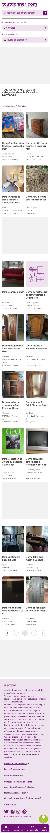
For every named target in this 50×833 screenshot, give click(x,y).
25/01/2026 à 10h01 (33, 478)
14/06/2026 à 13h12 (33, 213)
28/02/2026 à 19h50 (33, 365)
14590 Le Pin (7, 621)
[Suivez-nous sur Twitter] (6, 812)
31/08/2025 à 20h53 (33, 624)
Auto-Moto (30, 619)
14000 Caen (7, 157)
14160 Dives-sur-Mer (34, 157)
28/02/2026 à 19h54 (10, 365)
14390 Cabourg (32, 568)
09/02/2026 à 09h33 (10, 478)
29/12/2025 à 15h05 (9, 571)
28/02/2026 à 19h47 (33, 422)
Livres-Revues (8, 154)
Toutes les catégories (17, 40)
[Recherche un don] (45, 13)
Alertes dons (43, 821)
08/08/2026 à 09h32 (10, 160)
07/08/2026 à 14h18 (33, 160)
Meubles (5, 303)
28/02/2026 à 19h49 (10, 422)
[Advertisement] (25, 65)
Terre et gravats (32, 208)
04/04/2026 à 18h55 (34, 309)
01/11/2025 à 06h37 (9, 624)
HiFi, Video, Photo (33, 470)
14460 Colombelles (33, 306)
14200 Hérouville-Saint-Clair (35, 474)
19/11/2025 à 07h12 (33, 571)
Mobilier (29, 154)
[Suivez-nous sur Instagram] (18, 812)
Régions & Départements (15, 763)
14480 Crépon (31, 621)
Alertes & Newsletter (13, 798)
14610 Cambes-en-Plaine (12, 210)
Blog (24, 793)
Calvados (10, 28)
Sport (4, 565)
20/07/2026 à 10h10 (10, 213)
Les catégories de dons (14, 769)
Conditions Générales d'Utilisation (19, 787)
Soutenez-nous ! (33, 798)
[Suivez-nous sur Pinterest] (24, 812)
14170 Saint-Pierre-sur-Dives (11, 360)
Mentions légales (11, 793)
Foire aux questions (23, 782)
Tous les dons (8, 106)
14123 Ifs (5, 568)
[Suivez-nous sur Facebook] (12, 812)
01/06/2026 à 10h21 (9, 309)
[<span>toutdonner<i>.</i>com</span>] (19, 5)
